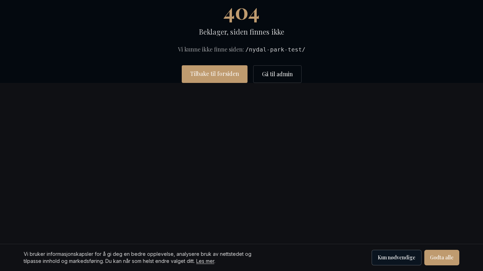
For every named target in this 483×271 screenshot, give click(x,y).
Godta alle (442, 257)
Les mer (205, 261)
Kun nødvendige (396, 257)
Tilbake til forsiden (214, 73)
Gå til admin (277, 74)
